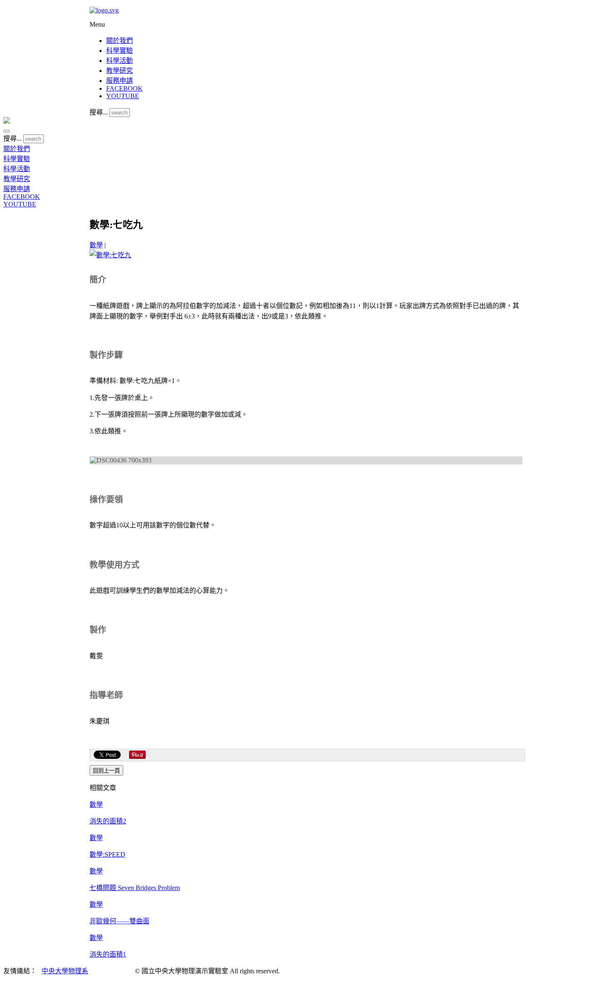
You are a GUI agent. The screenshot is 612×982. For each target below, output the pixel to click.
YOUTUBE (122, 95)
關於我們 (119, 40)
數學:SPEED (107, 854)
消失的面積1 (108, 954)
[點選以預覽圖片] (110, 255)
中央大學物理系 (65, 971)
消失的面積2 (108, 821)
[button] (6, 131)
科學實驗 (119, 50)
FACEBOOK (124, 88)
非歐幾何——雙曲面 (119, 921)
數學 (96, 245)
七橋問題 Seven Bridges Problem (135, 887)
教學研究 (119, 70)
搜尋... (99, 112)
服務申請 (119, 80)
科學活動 (119, 60)
